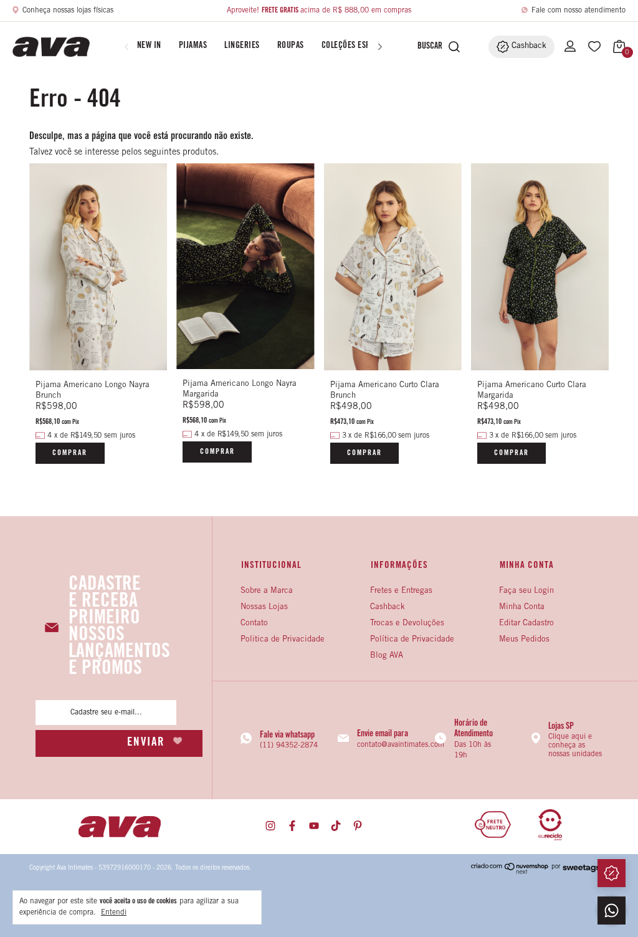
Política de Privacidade (412, 640)
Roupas (290, 46)
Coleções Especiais (357, 46)
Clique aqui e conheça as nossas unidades (575, 745)
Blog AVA (386, 656)
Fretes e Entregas (401, 591)
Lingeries (242, 46)
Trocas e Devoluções (407, 624)
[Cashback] (612, 873)
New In (149, 46)
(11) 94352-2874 (289, 745)
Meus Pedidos (524, 640)
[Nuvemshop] (510, 872)
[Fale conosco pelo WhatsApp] (612, 910)
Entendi (113, 912)
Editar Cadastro (526, 624)
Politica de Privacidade (282, 640)
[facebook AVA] (292, 826)
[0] (616, 46)
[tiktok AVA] (336, 826)
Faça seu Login (526, 591)
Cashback (387, 607)
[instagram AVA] (270, 826)
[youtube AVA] (314, 826)
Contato (254, 624)
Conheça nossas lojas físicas (67, 10)
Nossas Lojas (264, 607)
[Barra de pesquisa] (427, 46)
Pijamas (193, 46)
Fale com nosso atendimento (578, 10)
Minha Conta (522, 607)
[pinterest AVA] (358, 826)
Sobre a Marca (266, 591)
